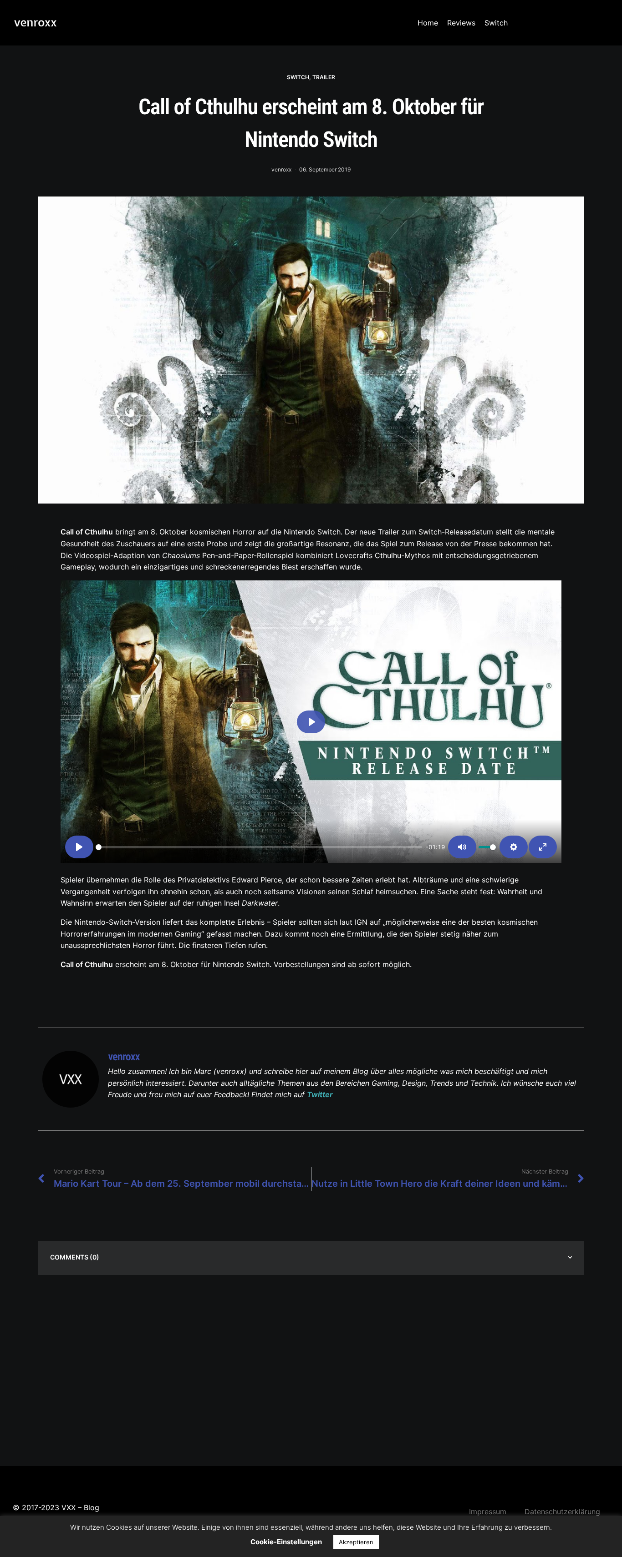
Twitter (320, 1094)
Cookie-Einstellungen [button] (286, 1541)
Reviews (461, 22)
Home (428, 22)
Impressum (487, 1511)
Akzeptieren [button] (356, 1542)
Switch (496, 22)
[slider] (259, 847)
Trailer (323, 77)
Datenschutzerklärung (562, 1511)
